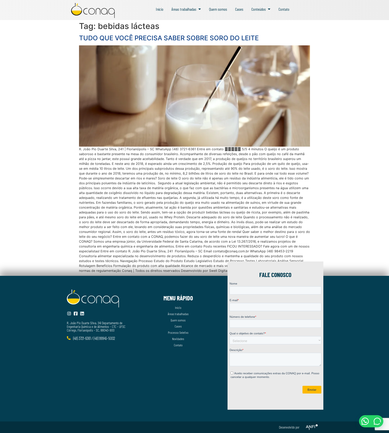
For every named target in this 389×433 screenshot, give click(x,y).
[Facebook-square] (75, 313)
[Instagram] (69, 313)
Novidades (178, 339)
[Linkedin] (82, 313)
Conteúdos (258, 9)
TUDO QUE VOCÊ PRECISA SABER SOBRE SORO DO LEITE (169, 38)
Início (159, 9)
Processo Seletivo (178, 332)
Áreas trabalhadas (183, 9)
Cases (239, 9)
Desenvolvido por (289, 427)
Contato (284, 9)
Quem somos (218, 9)
